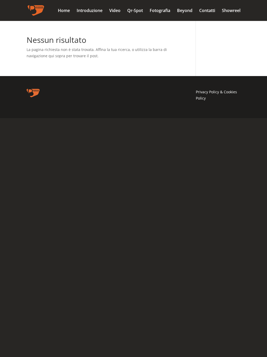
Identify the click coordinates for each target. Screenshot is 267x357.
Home (64, 11)
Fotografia (160, 11)
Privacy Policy (208, 91)
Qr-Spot (135, 11)
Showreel (231, 11)
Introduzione (89, 11)
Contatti (207, 11)
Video (114, 11)
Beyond (184, 11)
